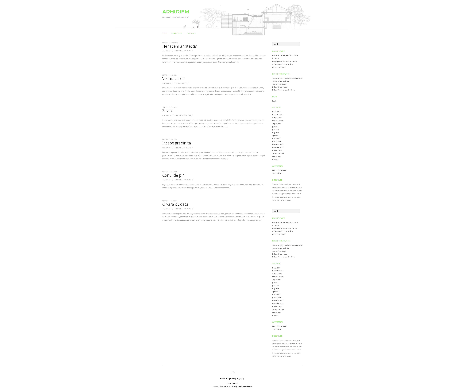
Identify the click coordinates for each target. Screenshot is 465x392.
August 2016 (276, 124)
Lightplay (191, 33)
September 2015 (278, 153)
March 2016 (276, 139)
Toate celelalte (180, 83)
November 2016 (277, 115)
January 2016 (276, 141)
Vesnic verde (173, 78)
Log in (274, 101)
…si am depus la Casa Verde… (282, 64)
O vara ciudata (175, 204)
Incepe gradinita (176, 143)
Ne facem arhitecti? (179, 46)
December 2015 (277, 144)
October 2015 (277, 150)
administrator (166, 51)
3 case (167, 110)
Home (164, 33)
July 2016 (275, 127)
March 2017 (276, 112)
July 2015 (275, 159)
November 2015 (277, 147)
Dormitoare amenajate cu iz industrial (285, 55)
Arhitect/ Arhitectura (183, 51)
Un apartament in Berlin (286, 90)
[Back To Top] (232, 371)
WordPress (226, 387)
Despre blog (176, 33)
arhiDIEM (231, 384)
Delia (274, 87)
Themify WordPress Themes (242, 387)
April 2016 (275, 136)
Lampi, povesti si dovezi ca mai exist (284, 61)
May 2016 (275, 133)
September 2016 (278, 121)
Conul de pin (173, 175)
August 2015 (276, 156)
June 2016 (275, 130)
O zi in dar (275, 58)
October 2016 (277, 118)
